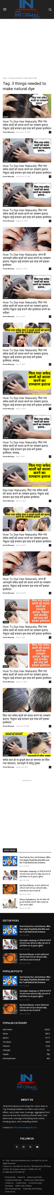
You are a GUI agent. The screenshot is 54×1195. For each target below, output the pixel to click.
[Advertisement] (27, 47)
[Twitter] (30, 1147)
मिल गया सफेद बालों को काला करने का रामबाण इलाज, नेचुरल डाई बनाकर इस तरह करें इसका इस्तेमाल (26, 719)
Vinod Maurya (8, 132)
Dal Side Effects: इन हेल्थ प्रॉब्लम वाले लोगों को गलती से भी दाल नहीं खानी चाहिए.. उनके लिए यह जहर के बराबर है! (34, 888)
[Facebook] (17, 1147)
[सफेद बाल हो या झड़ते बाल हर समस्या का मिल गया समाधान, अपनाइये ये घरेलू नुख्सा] (27, 744)
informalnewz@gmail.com (25, 1127)
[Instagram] (23, 1147)
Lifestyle (6, 393)
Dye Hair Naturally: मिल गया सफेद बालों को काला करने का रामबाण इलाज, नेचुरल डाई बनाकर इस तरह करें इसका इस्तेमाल (26, 494)
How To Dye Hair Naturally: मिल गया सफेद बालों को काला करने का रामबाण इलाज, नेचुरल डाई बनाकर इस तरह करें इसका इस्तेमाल (27, 125)
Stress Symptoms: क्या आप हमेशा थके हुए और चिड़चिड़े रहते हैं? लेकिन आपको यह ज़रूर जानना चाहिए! (34, 902)
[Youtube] (37, 1147)
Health (6, 117)
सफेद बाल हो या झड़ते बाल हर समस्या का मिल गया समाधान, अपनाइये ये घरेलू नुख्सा (26, 761)
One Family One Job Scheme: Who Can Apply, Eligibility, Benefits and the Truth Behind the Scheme (35, 860)
